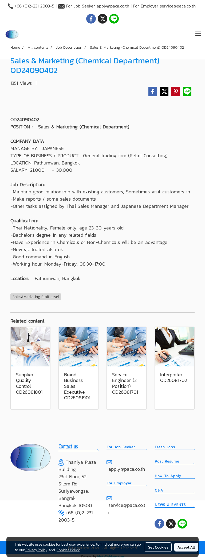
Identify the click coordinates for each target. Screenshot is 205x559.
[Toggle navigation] (198, 34)
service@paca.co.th (178, 6)
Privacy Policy (36, 549)
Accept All (186, 547)
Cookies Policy (68, 549)
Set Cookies (158, 547)
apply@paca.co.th (113, 6)
